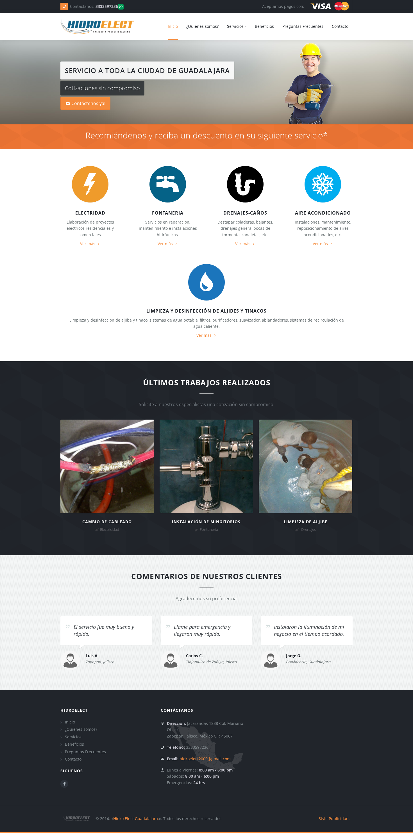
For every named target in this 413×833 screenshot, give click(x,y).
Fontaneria (167, 213)
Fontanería (209, 529)
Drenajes (308, 529)
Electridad (90, 213)
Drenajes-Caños (245, 213)
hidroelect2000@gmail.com (205, 758)
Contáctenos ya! (88, 103)
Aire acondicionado (323, 213)
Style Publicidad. (334, 818)
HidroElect (74, 710)
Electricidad (109, 529)
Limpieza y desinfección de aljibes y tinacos (206, 311)
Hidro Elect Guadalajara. (136, 818)
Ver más (87, 243)
